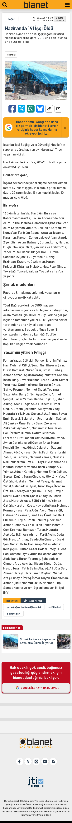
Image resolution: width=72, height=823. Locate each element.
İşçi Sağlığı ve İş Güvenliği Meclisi (37, 144)
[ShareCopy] (49, 109)
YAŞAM (11, 19)
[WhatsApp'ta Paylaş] (31, 109)
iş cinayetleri (13, 613)
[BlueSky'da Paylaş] (40, 109)
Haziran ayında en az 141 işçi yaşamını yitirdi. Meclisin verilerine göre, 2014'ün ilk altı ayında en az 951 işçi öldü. (36, 37)
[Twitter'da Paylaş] (21, 109)
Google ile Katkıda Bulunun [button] (40, 687)
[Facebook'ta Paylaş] (12, 109)
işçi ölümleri (54, 607)
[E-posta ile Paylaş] (58, 109)
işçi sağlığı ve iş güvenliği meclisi (24, 607)
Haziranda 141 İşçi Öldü (29, 28)
